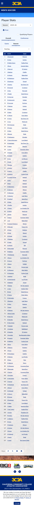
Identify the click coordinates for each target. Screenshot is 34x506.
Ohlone (25, 190)
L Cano (9, 289)
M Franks (9, 128)
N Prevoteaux (10, 354)
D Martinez (10, 341)
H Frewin (9, 168)
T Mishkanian (10, 255)
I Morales (9, 165)
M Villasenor (10, 366)
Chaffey (25, 72)
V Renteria (10, 239)
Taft (25, 245)
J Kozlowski (10, 57)
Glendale (24, 97)
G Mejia (9, 131)
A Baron (9, 217)
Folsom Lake (24, 267)
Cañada (25, 100)
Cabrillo (25, 156)
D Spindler (10, 320)
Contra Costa (24, 174)
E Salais (9, 112)
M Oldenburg (10, 78)
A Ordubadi (10, 391)
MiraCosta (24, 122)
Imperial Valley (24, 66)
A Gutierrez (10, 434)
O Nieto (9, 202)
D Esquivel (10, 88)
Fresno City (25, 227)
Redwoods (24, 316)
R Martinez (10, 251)
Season (5, 25)
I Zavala (9, 214)
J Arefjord (9, 276)
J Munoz (9, 258)
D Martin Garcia (11, 63)
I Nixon (9, 344)
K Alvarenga (10, 273)
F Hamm (9, 146)
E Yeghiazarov (10, 137)
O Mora (9, 304)
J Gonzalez (10, 335)
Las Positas (25, 279)
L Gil (8, 221)
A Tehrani (9, 115)
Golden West (24, 289)
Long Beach (25, 140)
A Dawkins (10, 332)
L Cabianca (10, 419)
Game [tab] (7, 44)
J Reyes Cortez (11, 313)
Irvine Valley (25, 115)
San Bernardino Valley (24, 335)
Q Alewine (10, 196)
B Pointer (9, 397)
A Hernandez (10, 378)
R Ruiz (9, 183)
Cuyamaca (24, 88)
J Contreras (10, 329)
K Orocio (9, 261)
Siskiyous (24, 168)
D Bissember (10, 248)
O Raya (9, 360)
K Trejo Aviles (10, 323)
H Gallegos (10, 425)
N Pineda (9, 236)
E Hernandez (10, 298)
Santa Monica (24, 94)
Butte (24, 125)
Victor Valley (24, 295)
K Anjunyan (10, 97)
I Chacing (9, 372)
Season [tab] (16, 44)
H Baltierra (10, 282)
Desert (24, 282)
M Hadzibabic (10, 143)
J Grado (9, 162)
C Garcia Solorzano (12, 140)
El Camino (24, 69)
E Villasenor (10, 270)
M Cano (9, 422)
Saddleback (25, 329)
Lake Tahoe (24, 128)
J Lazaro (9, 440)
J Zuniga (9, 412)
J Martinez (9, 72)
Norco (24, 363)
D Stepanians (10, 187)
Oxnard (25, 81)
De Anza (24, 103)
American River (25, 406)
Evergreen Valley (24, 149)
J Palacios (9, 347)
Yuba (24, 360)
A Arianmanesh (11, 279)
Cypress (25, 165)
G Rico (9, 180)
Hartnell (25, 109)
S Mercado (10, 227)
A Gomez (9, 428)
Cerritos (25, 60)
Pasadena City (24, 412)
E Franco (9, 295)
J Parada (9, 94)
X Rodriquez (10, 400)
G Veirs (9, 267)
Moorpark (24, 91)
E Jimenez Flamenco (12, 224)
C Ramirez (9, 106)
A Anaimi (9, 156)
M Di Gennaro (10, 125)
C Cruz (9, 122)
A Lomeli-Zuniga (11, 177)
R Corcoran (10, 103)
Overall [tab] (8, 38)
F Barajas (9, 286)
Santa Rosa (24, 199)
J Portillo (9, 205)
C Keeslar (9, 381)
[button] (21, 451)
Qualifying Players (26, 34)
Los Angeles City (24, 208)
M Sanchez (10, 316)
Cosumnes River (25, 366)
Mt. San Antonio (25, 286)
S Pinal (9, 233)
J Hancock (9, 69)
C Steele (9, 406)
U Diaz (9, 91)
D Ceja (9, 159)
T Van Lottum (10, 409)
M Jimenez (10, 174)
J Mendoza (10, 301)
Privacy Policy (19, 498)
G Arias (9, 60)
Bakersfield (24, 75)
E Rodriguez (10, 81)
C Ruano (9, 208)
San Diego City (24, 84)
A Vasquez (10, 190)
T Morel (9, 307)
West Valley (25, 270)
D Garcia (9, 171)
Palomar (25, 57)
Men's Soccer (8, 10)
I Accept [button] (17, 503)
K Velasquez (10, 193)
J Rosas (9, 66)
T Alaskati (9, 326)
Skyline (25, 224)
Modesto (24, 230)
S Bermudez (10, 369)
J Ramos (9, 264)
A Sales (9, 403)
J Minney (9, 388)
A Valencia (10, 363)
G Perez (9, 230)
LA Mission (25, 159)
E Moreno (9, 109)
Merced (25, 180)
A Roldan (9, 152)
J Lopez (9, 149)
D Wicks (9, 211)
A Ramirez (10, 310)
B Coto (9, 292)
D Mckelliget (10, 385)
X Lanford (9, 199)
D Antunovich (10, 100)
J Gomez (9, 431)
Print (6, 30)
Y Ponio (9, 350)
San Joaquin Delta (24, 440)
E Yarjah (9, 242)
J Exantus (9, 84)
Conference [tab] (24, 38)
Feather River (24, 63)
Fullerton (24, 347)
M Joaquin (9, 338)
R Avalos (9, 415)
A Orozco (9, 394)
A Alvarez (9, 75)
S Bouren (9, 134)
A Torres (9, 118)
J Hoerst (9, 437)
